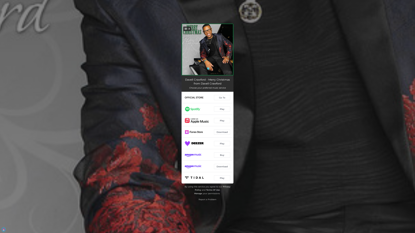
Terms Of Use (213, 190)
